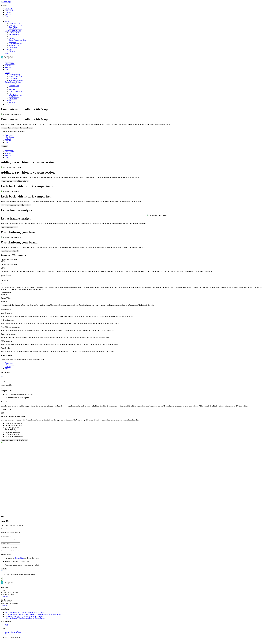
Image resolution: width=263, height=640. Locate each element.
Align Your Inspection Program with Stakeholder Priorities (24, 616)
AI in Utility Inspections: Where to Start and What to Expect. (24, 612)
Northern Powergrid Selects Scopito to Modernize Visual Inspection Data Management (33, 614)
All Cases (12, 38)
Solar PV (8, 14)
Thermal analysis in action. (10, 181)
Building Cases (14, 45)
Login (7, 53)
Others (7, 16)
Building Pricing (14, 23)
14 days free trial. (22, 440)
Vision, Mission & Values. (13, 632)
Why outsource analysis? (9, 227)
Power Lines (9, 9)
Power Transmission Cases (17, 40)
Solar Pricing (13, 27)
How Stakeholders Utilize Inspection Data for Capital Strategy (25, 618)
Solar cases (12, 42)
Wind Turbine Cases (15, 44)
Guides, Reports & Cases (13, 31)
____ (10, 36)
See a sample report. (26, 128)
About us (12, 51)
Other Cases (13, 47)
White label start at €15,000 (10, 251)
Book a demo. (23, 181)
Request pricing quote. (8, 440)
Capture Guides (14, 32)
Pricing (7, 21)
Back (2, 516)
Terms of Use (19, 558)
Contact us (8, 49)
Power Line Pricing (15, 25)
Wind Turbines (9, 10)
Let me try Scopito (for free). (10, 128)
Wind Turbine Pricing (16, 29)
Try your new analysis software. (11, 205)
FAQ (6, 625)
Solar (6, 368)
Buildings (8, 12)
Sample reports (14, 34)
